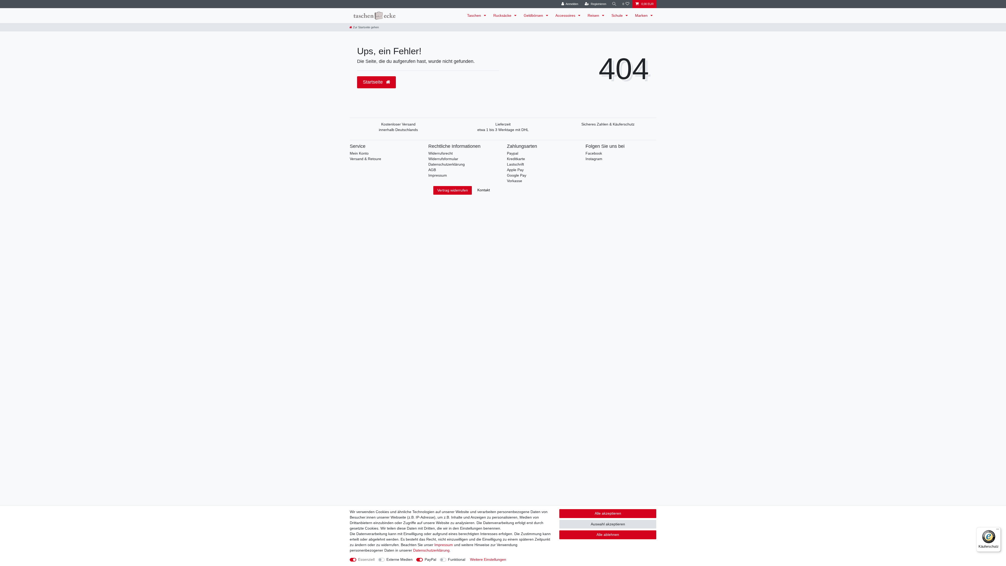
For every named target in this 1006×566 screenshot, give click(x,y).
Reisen (594, 15)
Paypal (512, 153)
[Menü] (997, 530)
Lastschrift (515, 164)
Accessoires (565, 15)
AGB (432, 170)
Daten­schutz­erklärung (431, 550)
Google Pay (516, 175)
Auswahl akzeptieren (608, 524)
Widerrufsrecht (440, 153)
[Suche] (614, 4)
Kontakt (483, 190)
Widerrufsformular (443, 159)
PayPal (430, 559)
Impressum (437, 175)
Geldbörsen (534, 15)
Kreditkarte (516, 159)
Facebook (594, 153)
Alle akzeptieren (608, 513)
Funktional (456, 559)
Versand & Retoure (365, 159)
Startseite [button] (373, 82)
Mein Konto (359, 153)
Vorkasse (514, 181)
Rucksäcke (502, 15)
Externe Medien (399, 559)
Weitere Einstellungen (488, 559)
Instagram (594, 159)
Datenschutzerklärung (446, 164)
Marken (642, 15)
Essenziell (366, 559)
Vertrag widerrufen (452, 190)
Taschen (474, 15)
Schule (617, 15)
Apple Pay (515, 170)
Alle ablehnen (608, 534)
